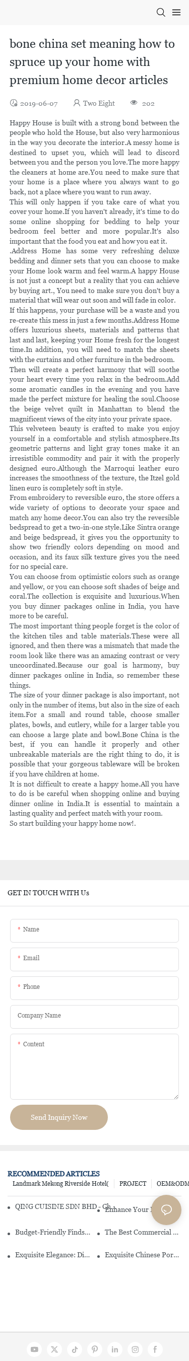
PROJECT (132, 1183)
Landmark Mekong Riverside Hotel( (61, 1183)
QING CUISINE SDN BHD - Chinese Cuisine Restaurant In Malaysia (65, 1206)
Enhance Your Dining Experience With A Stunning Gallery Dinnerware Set (143, 1209)
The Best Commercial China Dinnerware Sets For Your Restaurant (143, 1232)
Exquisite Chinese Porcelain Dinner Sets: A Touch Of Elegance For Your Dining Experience (143, 1255)
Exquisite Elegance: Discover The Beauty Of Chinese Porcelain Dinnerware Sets (53, 1255)
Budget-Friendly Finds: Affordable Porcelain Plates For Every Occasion (53, 1232)
